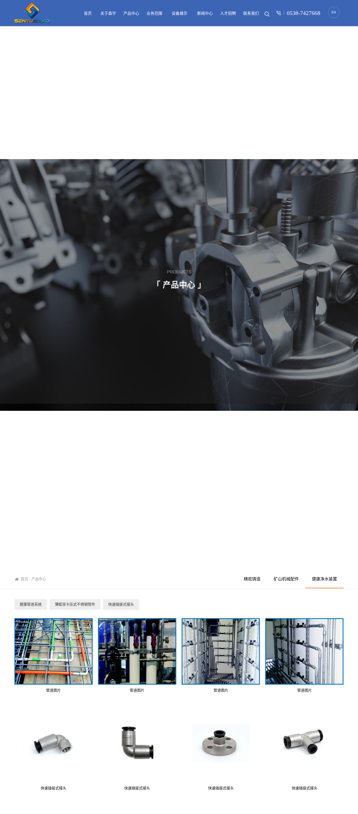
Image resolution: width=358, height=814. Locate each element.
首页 (88, 13)
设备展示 (179, 13)
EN (334, 12)
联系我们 (251, 13)
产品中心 (131, 13)
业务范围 (154, 13)
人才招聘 (228, 13)
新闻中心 (205, 13)
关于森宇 (108, 13)
